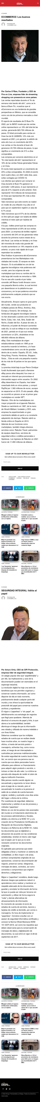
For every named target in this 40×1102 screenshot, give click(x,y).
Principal (33, 478)
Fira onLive (26, 478)
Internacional (25, 512)
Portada (10, 512)
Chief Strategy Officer (24, 476)
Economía (4, 13)
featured (19, 478)
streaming (11, 479)
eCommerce (12, 478)
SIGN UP (20, 468)
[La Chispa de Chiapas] (20, 3)
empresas (26, 967)
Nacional (24, 563)
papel (10, 968)
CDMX (2, 537)
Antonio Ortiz (12, 967)
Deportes (4, 512)
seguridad (23, 968)
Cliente (20, 967)
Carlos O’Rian (12, 476)
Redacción (12, 23)
